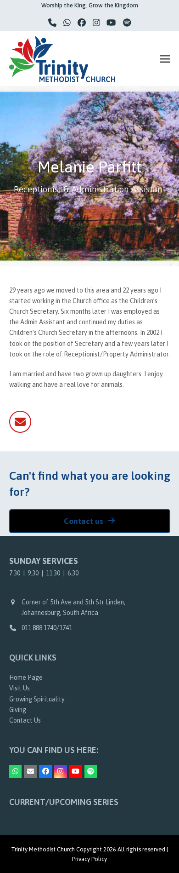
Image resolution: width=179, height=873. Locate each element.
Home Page (26, 677)
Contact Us (25, 720)
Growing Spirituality (37, 699)
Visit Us (19, 688)
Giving (17, 709)
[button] (165, 59)
